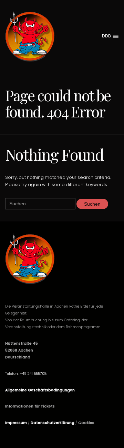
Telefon (11, 373)
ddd (107, 36)
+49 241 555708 (33, 373)
